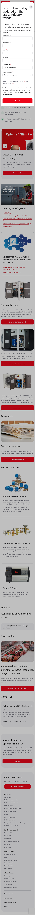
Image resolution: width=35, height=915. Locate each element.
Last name (6, 43)
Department (7, 65)
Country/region (8, 72)
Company (6, 57)
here (24, 81)
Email (5, 50)
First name (6, 35)
